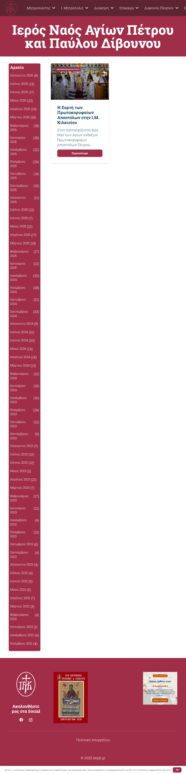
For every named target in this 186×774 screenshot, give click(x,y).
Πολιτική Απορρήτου (93, 740)
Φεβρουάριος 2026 (19, 127)
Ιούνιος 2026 (19, 92)
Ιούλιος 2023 (19, 454)
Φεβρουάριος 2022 (19, 617)
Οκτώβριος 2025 (18, 175)
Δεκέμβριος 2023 (18, 400)
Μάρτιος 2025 (19, 243)
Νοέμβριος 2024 (17, 289)
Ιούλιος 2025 (19, 209)
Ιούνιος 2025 (19, 218)
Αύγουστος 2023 (21, 446)
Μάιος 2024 (18, 349)
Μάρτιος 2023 (19, 488)
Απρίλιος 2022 (20, 598)
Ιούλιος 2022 (19, 573)
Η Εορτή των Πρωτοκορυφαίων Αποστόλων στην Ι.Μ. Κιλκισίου (78, 115)
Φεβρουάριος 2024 (19, 376)
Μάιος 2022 (18, 589)
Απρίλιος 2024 (20, 357)
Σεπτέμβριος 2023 (19, 436)
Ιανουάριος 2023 (18, 510)
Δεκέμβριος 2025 (18, 151)
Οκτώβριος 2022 (21, 544)
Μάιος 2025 (18, 226)
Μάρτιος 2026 (20, 117)
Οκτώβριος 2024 (18, 301)
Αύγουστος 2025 (18, 199)
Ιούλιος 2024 (19, 332)
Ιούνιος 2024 (19, 340)
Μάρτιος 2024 (20, 365)
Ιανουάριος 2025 (18, 265)
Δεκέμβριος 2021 (22, 635)
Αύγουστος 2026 (21, 75)
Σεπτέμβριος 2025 (19, 188)
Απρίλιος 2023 (20, 479)
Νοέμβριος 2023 (17, 412)
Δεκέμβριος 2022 (18, 522)
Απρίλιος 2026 (20, 109)
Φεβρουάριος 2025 (19, 253)
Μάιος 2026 (18, 100)
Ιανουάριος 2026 (18, 139)
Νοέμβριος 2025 (17, 163)
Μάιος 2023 (18, 471)
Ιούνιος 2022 (19, 581)
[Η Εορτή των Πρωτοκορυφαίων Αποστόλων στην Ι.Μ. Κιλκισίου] (80, 66)
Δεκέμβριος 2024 (18, 277)
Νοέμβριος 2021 (21, 643)
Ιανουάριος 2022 (21, 627)
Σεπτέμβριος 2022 (19, 554)
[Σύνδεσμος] (10, 8)
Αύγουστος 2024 (21, 323)
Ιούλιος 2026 (19, 84)
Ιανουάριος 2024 (18, 388)
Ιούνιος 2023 (19, 462)
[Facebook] (21, 720)
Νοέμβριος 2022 (17, 534)
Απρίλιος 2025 (20, 235)
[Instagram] (30, 720)
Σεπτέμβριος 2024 (19, 313)
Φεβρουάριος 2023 (19, 498)
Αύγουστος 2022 (21, 564)
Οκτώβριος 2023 (18, 424)
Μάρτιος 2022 (19, 606)
